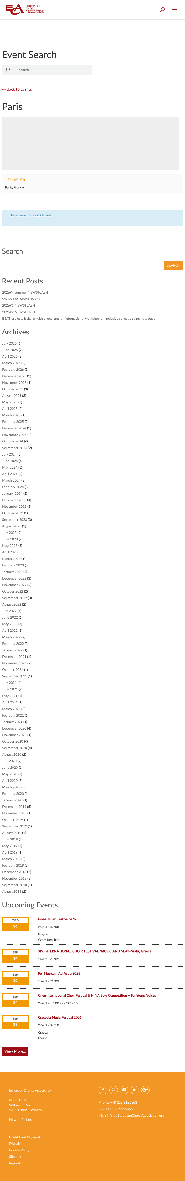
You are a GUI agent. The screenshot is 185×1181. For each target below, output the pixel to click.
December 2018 (14, 872)
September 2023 (14, 520)
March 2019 (11, 859)
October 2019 (12, 820)
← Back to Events (17, 89)
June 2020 (10, 767)
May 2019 (9, 846)
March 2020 (11, 787)
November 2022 (14, 585)
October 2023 (12, 513)
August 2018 (11, 891)
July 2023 (9, 533)
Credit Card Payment (24, 1137)
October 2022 (12, 591)
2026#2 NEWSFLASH (18, 312)
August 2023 (11, 526)
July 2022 (9, 611)
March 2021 (11, 709)
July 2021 (9, 683)
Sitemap (15, 1157)
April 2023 (10, 552)
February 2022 (13, 643)
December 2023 (14, 500)
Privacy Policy (19, 1150)
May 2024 (9, 467)
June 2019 (10, 839)
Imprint (14, 1163)
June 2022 (10, 617)
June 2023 (10, 539)
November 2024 (14, 435)
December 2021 (14, 657)
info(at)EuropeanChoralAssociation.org (135, 1115)
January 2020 (12, 800)
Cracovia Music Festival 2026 (59, 1017)
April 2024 (10, 474)
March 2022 (11, 637)
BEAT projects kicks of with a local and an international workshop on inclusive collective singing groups (78, 318)
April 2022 (10, 630)
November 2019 (14, 813)
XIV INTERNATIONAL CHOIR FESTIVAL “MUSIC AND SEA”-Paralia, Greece (94, 951)
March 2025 (11, 415)
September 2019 (14, 826)
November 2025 (14, 382)
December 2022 (14, 578)
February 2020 (13, 794)
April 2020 (10, 781)
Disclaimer (17, 1143)
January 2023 (12, 572)
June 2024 (10, 461)
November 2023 (14, 506)
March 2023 (11, 559)
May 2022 (9, 624)
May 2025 (9, 402)
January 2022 (12, 650)
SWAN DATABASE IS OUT (22, 299)
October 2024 (12, 441)
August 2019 (11, 833)
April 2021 (10, 702)
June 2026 (10, 350)
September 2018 (14, 885)
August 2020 (11, 754)
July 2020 (9, 761)
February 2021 (13, 715)
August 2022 (11, 604)
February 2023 (13, 565)
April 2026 (10, 356)
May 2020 (9, 774)
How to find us (20, 1120)
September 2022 (14, 598)
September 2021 (14, 676)
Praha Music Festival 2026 (57, 919)
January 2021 (12, 722)
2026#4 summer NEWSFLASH (25, 292)
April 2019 (10, 852)
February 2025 (13, 422)
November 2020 (14, 735)
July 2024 (9, 454)
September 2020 (14, 748)
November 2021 (14, 663)
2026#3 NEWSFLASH (18, 305)
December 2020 (14, 728)
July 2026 (9, 343)
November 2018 (14, 878)
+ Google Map (15, 179)
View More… (15, 1051)
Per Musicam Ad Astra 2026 (59, 973)
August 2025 (11, 396)
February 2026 (13, 369)
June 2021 (10, 689)
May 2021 (9, 696)
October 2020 (12, 741)
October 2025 (12, 389)
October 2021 (12, 670)
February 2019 (13, 865)
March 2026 (11, 363)
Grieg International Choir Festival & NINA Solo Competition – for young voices (97, 995)
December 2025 (14, 376)
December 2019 (14, 807)
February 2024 (13, 487)
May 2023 (9, 546)
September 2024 (14, 448)
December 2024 (14, 428)
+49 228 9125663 (123, 1102)
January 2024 (12, 493)
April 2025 (10, 409)
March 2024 (11, 480)
